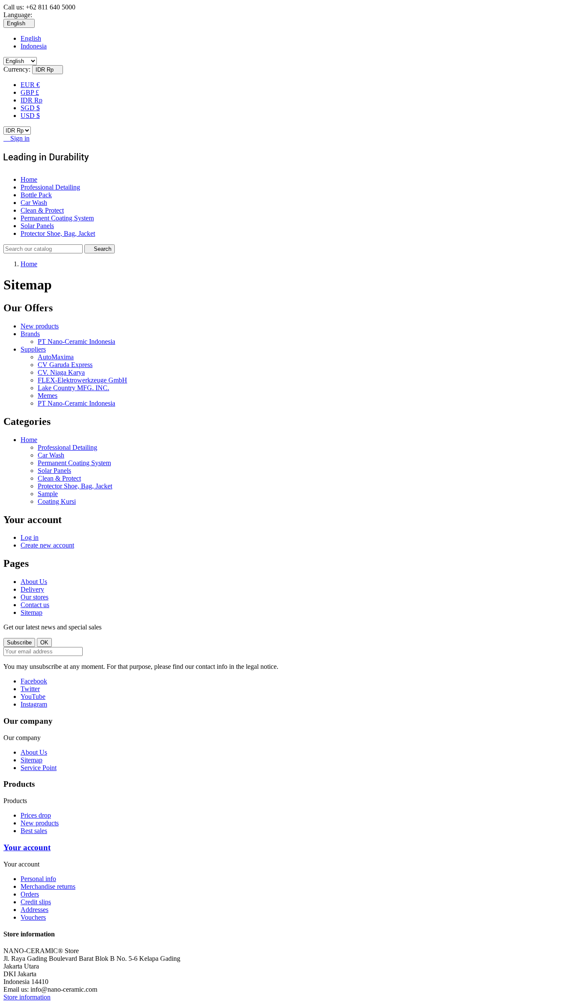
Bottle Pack (36, 195)
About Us (34, 581)
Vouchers (33, 917)
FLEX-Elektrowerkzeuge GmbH (82, 380)
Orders (30, 894)
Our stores (34, 597)
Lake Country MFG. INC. (73, 387)
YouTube (33, 696)
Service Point (39, 767)
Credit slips (36, 902)
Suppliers (33, 349)
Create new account (47, 545)
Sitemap (31, 612)
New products (40, 326)
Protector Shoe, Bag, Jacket (58, 233)
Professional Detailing (50, 187)
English (31, 38)
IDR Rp (31, 100)
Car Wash (34, 202)
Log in (30, 537)
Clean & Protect (42, 210)
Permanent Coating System (57, 218)
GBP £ (30, 92)
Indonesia (34, 46)
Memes (47, 395)
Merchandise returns (48, 886)
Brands (30, 333)
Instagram (34, 704)
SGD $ (30, 107)
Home (29, 179)
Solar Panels (37, 225)
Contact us (35, 604)
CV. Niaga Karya (61, 372)
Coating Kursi (57, 501)
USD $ (30, 115)
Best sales (34, 830)
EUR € (30, 84)
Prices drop (36, 815)
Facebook (34, 681)
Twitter (30, 688)
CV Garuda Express (65, 364)
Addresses (34, 909)
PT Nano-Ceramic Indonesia (76, 341)
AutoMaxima (56, 357)
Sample (48, 493)
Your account (27, 847)
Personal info (38, 878)
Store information (27, 997)
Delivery (32, 589)
